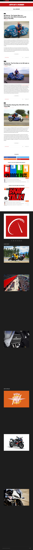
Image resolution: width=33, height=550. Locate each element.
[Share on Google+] (27, 57)
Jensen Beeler (7, 57)
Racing (5, 61)
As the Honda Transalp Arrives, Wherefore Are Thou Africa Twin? (17, 0)
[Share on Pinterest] (28, 57)
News (4, 13)
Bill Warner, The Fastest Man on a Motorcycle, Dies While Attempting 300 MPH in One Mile (15, 17)
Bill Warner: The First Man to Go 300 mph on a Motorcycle (16, 63)
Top (30, 548)
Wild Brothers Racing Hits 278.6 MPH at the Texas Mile (16, 105)
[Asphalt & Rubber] (16, 4)
